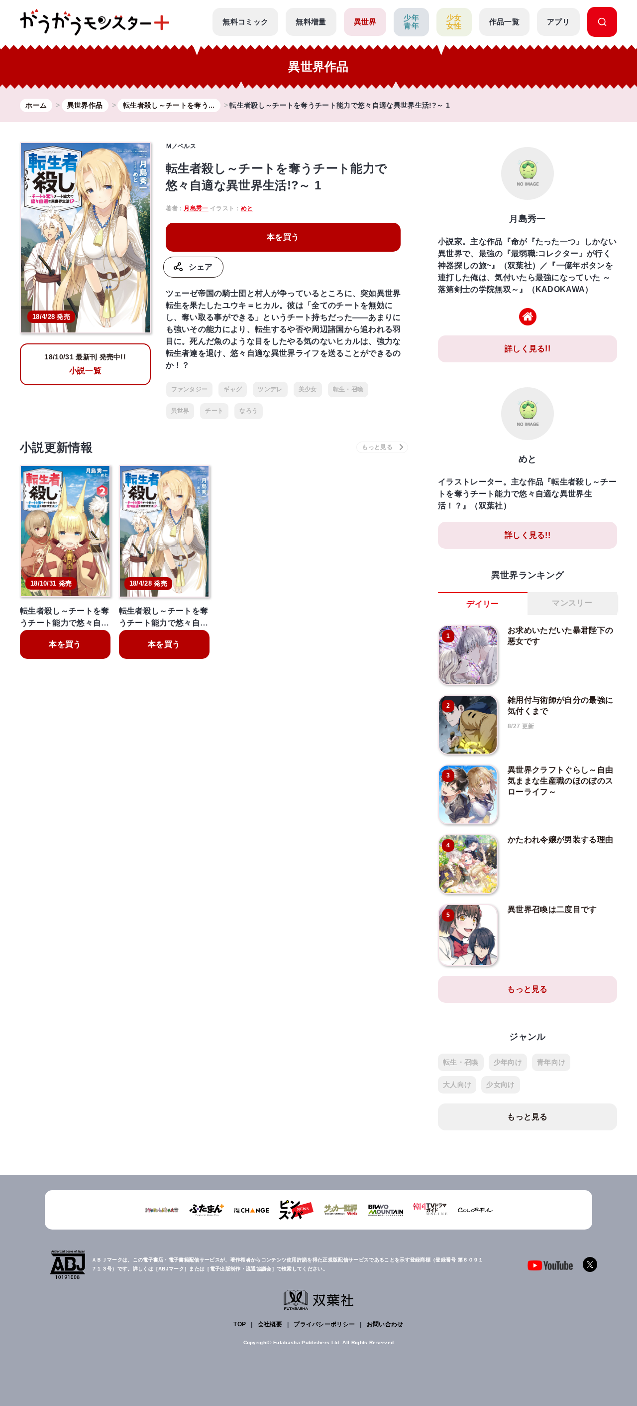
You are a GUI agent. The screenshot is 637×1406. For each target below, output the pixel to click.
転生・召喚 (348, 389)
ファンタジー (189, 389)
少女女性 (454, 21)
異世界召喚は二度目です (552, 909)
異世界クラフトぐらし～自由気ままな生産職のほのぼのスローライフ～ (560, 781)
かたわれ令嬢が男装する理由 (560, 839)
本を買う (283, 237)
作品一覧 (504, 21)
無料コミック (245, 21)
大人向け (457, 1085)
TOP (239, 1324)
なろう (248, 410)
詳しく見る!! (527, 348)
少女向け (500, 1085)
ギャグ (232, 389)
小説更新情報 (56, 447)
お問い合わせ (385, 1324)
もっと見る (527, 989)
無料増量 (311, 21)
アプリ (558, 21)
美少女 (308, 389)
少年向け (508, 1062)
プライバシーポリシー (324, 1324)
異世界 (365, 21)
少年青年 (411, 21)
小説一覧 (85, 364)
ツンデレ (270, 389)
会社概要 (270, 1324)
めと (247, 208)
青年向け (551, 1062)
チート (214, 410)
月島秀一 (196, 208)
